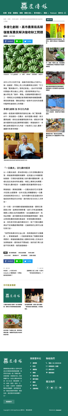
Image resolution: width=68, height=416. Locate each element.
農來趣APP (16, 255)
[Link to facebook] (47, 387)
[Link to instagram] (56, 387)
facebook (10, 41)
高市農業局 (24, 255)
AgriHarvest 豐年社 (19, 410)
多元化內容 (7, 255)
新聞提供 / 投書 (53, 366)
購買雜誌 (51, 373)
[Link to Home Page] (34, 5)
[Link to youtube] (51, 387)
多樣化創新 (31, 253)
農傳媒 (5, 36)
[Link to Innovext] (58, 410)
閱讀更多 (9, 402)
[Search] (65, 13)
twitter (29, 41)
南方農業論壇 (12, 253)
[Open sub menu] (31, 13)
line (20, 41)
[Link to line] (60, 387)
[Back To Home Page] (12, 361)
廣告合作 (51, 369)
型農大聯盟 (32, 255)
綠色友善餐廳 (22, 253)
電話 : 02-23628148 (55, 363)
